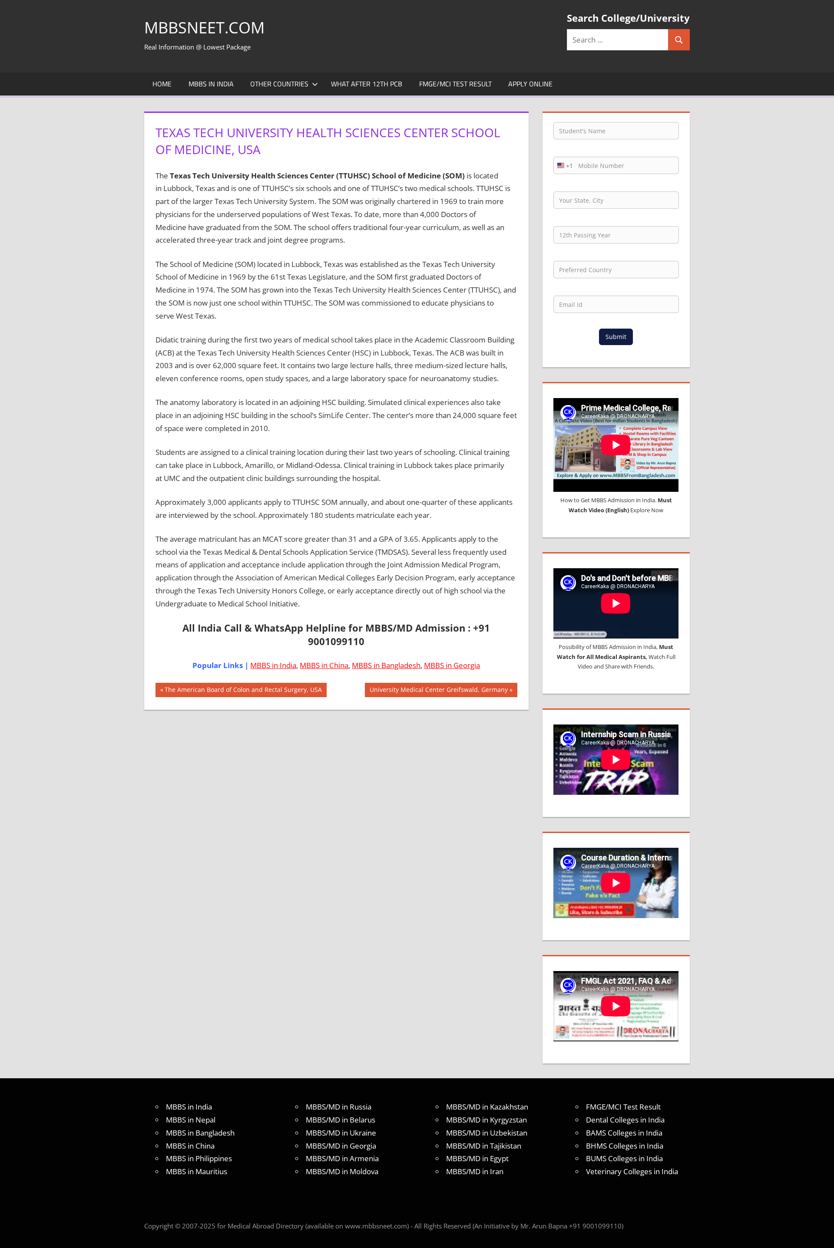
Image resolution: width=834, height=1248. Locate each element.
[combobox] (563, 165)
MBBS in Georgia (452, 665)
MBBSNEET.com (204, 27)
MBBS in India (211, 84)
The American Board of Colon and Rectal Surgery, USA (243, 691)
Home (162, 84)
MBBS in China (324, 665)
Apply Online (530, 84)
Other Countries (279, 84)
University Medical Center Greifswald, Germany (438, 691)
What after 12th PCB (366, 84)
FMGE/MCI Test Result (455, 84)
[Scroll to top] (819, 1233)
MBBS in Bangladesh (386, 665)
